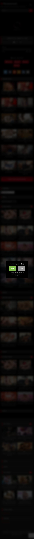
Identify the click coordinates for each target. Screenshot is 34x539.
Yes (12, 268)
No (22, 268)
